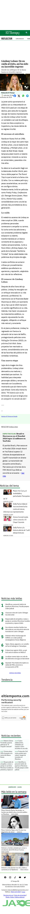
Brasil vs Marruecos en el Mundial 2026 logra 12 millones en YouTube (14, 437)
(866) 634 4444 (16, 892)
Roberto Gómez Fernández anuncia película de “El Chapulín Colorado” (6, 743)
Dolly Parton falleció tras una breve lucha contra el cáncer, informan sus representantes (15, 508)
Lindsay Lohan (13, 427)
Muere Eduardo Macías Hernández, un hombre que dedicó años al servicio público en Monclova (14, 812)
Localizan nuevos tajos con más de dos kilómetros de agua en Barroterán (17, 657)
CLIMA (20, 787)
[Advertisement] (15, 15)
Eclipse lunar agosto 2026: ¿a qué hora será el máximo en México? (16, 651)
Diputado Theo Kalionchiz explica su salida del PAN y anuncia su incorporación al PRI (17, 665)
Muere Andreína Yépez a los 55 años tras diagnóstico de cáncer (13, 831)
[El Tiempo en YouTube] (21, 878)
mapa (23, 892)
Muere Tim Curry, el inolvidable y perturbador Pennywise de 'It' (16, 495)
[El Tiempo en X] (25, 878)
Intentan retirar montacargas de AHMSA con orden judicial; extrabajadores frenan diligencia (15, 638)
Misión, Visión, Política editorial (15, 897)
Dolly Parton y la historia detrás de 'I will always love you (21, 530)
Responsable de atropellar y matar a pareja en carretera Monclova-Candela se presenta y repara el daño (17, 621)
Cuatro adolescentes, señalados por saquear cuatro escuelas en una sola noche (21, 745)
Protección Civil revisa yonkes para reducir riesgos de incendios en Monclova (21, 755)
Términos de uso (8, 895)
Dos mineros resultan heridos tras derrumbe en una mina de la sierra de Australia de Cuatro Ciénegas (17, 629)
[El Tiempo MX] (12, 34)
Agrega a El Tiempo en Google (9, 416)
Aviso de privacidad (20, 895)
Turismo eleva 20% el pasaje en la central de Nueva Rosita (6, 754)
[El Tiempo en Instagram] (11, 878)
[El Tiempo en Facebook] (6, 878)
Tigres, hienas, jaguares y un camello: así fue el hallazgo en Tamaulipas (17, 645)
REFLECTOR (6, 38)
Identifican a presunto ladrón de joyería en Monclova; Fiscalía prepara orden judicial (17, 606)
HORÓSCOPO (12, 787)
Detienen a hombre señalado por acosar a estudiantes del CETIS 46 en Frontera (14, 850)
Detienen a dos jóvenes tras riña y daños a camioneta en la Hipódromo (14, 869)
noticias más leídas (15, 673)
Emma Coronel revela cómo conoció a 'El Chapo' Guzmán (20, 519)
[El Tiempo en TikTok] (16, 878)
